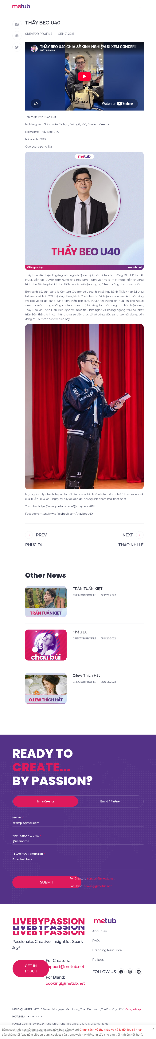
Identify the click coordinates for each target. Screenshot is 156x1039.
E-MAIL (16, 817)
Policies (97, 960)
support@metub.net (101, 878)
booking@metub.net (98, 886)
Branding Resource (107, 950)
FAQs (96, 941)
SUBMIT (47, 882)
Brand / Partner (110, 801)
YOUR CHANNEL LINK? (26, 836)
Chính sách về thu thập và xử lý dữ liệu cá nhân (111, 1029)
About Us (99, 931)
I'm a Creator (45, 801)
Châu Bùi (80, 632)
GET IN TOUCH (30, 968)
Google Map (133, 1009)
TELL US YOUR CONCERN (27, 854)
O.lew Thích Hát (86, 675)
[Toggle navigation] (141, 6)
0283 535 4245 (33, 1016)
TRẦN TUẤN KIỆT (88, 589)
